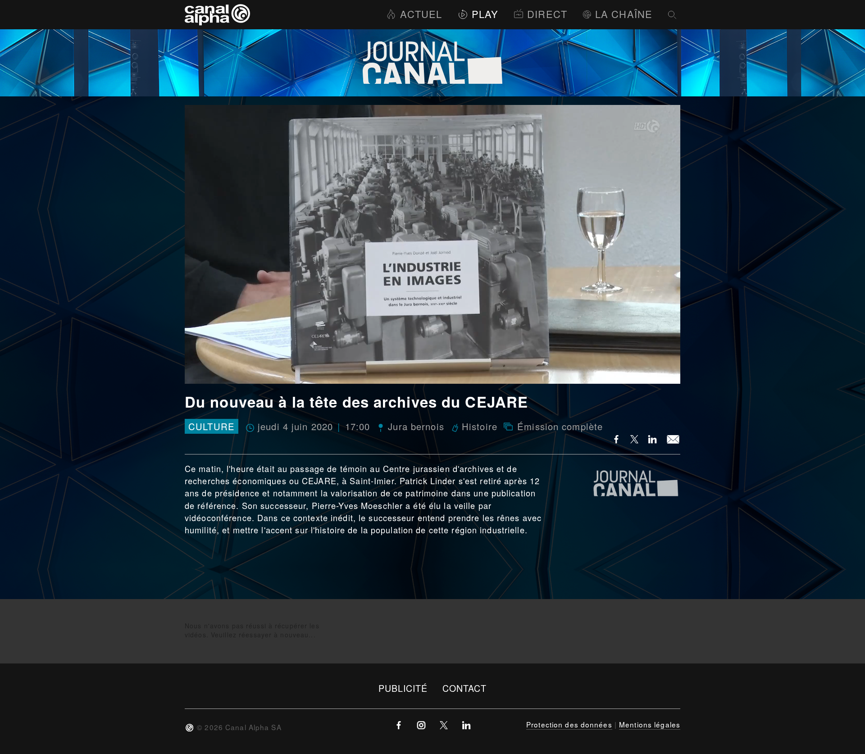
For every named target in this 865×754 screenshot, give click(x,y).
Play (485, 14)
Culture (211, 426)
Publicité (403, 688)
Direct (547, 14)
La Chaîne (623, 14)
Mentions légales (649, 724)
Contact (464, 688)
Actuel (421, 14)
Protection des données (569, 724)
